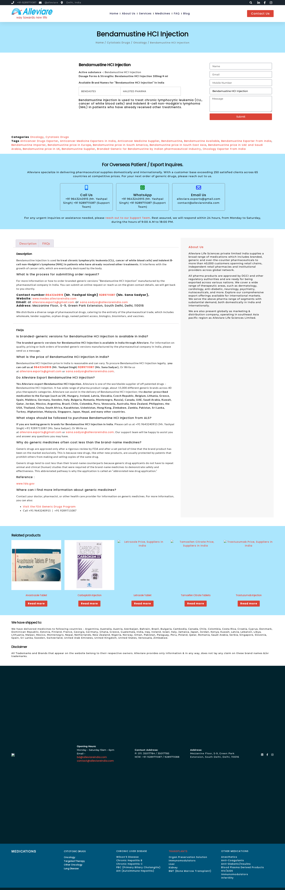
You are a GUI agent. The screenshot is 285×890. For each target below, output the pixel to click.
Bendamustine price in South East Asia (178, 145)
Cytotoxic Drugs (118, 42)
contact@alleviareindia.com (95, 761)
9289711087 (107, 295)
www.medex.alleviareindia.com (54, 298)
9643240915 (54, 295)
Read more (36, 603)
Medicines (162, 13)
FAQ (177, 13)
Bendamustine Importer (28, 145)
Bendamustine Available (201, 141)
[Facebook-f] (267, 754)
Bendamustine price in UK (41, 149)
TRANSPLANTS (178, 851)
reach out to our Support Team (127, 218)
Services (145, 13)
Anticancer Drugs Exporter (39, 141)
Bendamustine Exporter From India (246, 141)
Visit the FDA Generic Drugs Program (49, 506)
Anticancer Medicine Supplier (138, 141)
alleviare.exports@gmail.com (53, 302)
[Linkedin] (262, 754)
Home (114, 13)
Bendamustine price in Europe (69, 145)
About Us (128, 13)
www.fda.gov (25, 483)
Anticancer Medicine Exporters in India (88, 141)
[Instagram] (272, 754)
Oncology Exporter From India (224, 149)
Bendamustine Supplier (78, 149)
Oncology (140, 42)
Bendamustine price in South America (120, 145)
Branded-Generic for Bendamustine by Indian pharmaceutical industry (149, 149)
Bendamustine (171, 141)
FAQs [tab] (46, 243)
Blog (186, 13)
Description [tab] (28, 243)
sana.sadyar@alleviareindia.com (104, 302)
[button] (250, 2)
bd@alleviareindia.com (92, 757)
